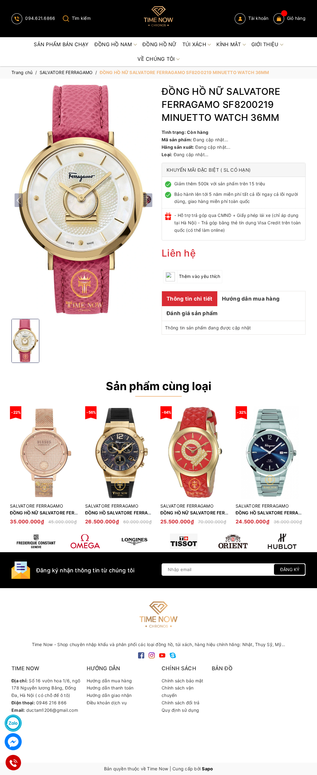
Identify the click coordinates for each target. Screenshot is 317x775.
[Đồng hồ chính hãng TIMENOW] (36, 541)
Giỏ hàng (296, 18)
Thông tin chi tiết (190, 299)
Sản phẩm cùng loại (158, 386)
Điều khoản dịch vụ (107, 702)
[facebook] (141, 655)
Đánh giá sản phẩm (192, 313)
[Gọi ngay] (13, 762)
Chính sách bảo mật (182, 680)
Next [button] (301, 468)
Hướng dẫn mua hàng (251, 299)
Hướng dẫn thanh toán (110, 687)
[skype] (173, 655)
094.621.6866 (39, 18)
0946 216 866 (51, 702)
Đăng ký (289, 569)
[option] (44, 468)
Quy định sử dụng (180, 710)
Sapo (207, 768)
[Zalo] (13, 723)
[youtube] (162, 655)
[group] (83, 200)
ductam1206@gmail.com (52, 710)
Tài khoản (258, 18)
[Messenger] (13, 741)
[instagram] (152, 655)
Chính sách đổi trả (181, 702)
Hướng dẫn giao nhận (109, 695)
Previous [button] (16, 468)
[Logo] (158, 18)
